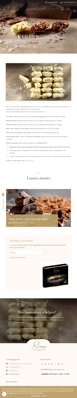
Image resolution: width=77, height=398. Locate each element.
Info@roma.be (13, 371)
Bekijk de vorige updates (18, 257)
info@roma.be (29, 161)
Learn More (35, 396)
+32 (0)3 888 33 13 (14, 367)
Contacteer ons (30, 329)
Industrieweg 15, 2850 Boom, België (20, 364)
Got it (44, 396)
